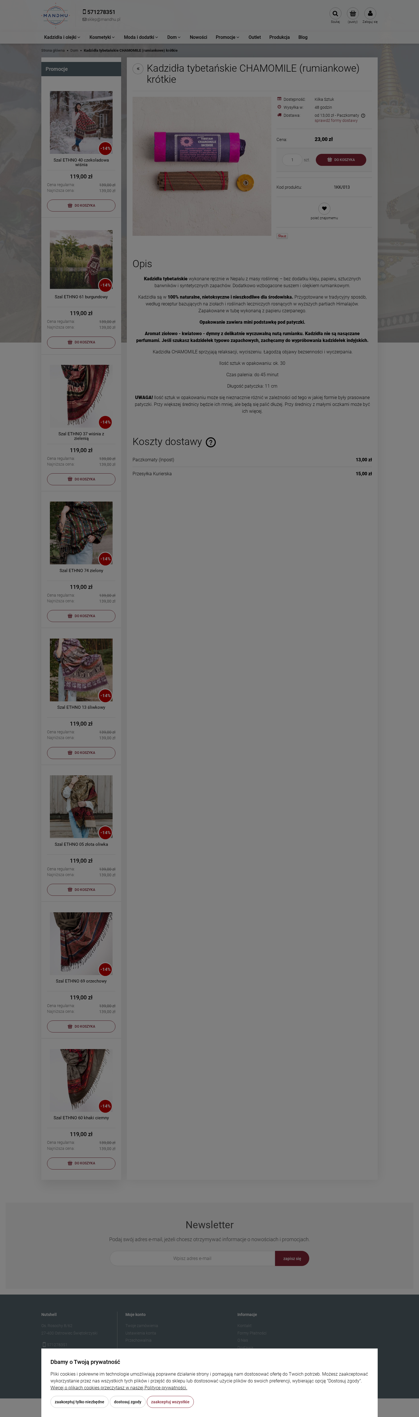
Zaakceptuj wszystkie (170, 1402)
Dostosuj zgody (127, 1402)
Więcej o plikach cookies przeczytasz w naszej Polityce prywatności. (118, 1387)
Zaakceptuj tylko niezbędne (79, 1402)
